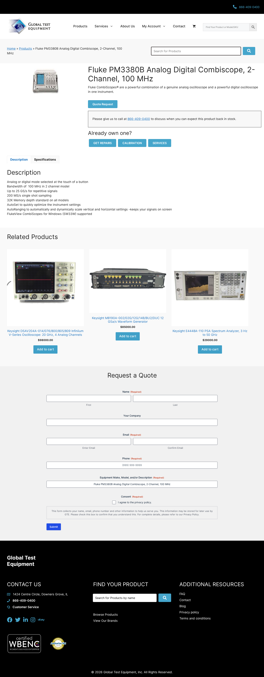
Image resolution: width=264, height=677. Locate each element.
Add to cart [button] (45, 349)
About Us (127, 26)
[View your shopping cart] (194, 26)
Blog (182, 606)
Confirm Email (175, 447)
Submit (54, 526)
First (88, 404)
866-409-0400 (139, 119)
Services (101, 26)
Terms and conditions (195, 618)
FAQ (182, 594)
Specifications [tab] (45, 159)
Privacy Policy (191, 514)
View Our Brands (105, 621)
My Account (151, 26)
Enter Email (88, 447)
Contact (179, 26)
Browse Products (105, 614)
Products (80, 26)
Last (175, 404)
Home (11, 48)
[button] (249, 51)
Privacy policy (189, 612)
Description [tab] (19, 159)
